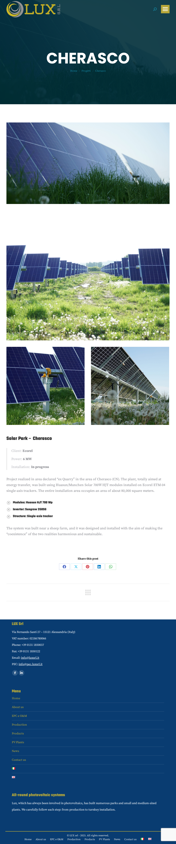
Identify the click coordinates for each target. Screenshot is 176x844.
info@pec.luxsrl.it (30, 664)
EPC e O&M (19, 716)
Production (19, 725)
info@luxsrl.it (30, 658)
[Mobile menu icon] (165, 9)
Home (16, 698)
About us (18, 707)
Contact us (19, 760)
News (15, 751)
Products (18, 733)
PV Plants (18, 742)
